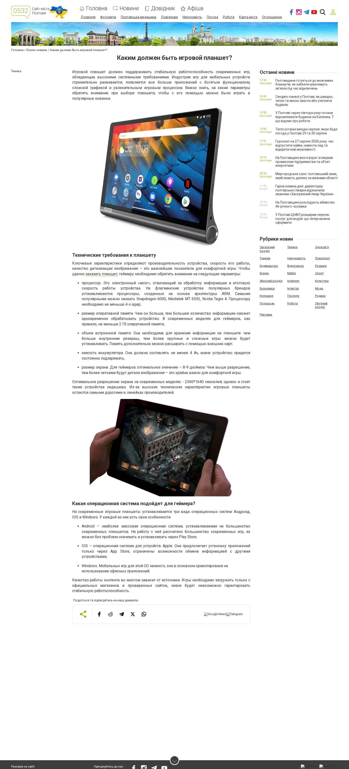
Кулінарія (266, 296)
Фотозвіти (108, 17)
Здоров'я (322, 247)
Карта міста (248, 17)
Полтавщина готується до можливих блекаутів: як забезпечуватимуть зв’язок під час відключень (304, 84)
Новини (129, 8)
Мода (319, 288)
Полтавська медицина (138, 17)
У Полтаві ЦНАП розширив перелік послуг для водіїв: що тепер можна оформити (302, 219)
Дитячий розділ (321, 305)
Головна (96, 8)
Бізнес (264, 273)
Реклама (266, 314)
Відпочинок (295, 266)
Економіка (267, 288)
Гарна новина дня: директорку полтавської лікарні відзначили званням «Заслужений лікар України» (304, 190)
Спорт (319, 273)
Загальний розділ (267, 249)
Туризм (265, 258)
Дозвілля (88, 17)
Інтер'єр (293, 288)
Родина (320, 296)
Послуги (293, 296)
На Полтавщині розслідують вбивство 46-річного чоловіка (305, 204)
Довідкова (169, 17)
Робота (228, 17)
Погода (212, 17)
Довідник (163, 8)
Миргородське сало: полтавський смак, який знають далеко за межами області (306, 176)
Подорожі (267, 303)
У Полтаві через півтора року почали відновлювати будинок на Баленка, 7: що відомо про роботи (304, 117)
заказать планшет (101, 274)
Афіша (195, 8)
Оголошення (272, 17)
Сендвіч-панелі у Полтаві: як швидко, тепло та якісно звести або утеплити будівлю (304, 101)
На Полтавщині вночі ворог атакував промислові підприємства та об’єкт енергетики (304, 162)
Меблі (291, 273)
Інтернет (293, 281)
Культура (322, 281)
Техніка (292, 247)
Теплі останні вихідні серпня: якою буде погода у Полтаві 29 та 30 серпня (306, 131)
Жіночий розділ (271, 281)
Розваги (321, 266)
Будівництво (269, 266)
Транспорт (322, 258)
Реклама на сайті (23, 766)
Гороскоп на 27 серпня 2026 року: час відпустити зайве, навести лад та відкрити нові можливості (304, 145)
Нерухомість (192, 17)
